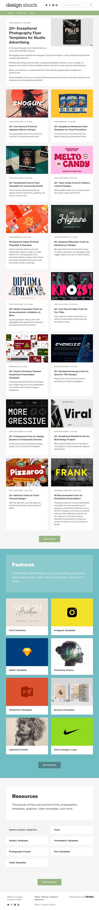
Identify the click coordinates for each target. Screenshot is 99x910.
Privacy (53, 904)
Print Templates (62, 851)
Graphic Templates (18, 840)
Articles (10, 13)
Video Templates (17, 862)
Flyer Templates (15, 23)
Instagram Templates (64, 630)
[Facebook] (50, 5)
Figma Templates (15, 237)
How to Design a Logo (65, 749)
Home (37, 897)
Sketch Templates (18, 670)
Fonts (57, 829)
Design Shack (21, 5)
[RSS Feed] (57, 5)
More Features (49, 765)
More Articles (49, 539)
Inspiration (13, 367)
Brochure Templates (64, 710)
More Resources (49, 882)
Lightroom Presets (18, 749)
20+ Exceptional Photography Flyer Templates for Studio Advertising (27, 35)
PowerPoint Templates (63, 491)
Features (53, 897)
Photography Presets (20, 851)
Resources (21, 13)
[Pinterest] (53, 5)
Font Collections (16, 122)
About (31, 13)
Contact (44, 904)
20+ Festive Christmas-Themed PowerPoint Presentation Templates (25, 374)
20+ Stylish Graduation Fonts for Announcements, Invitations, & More (25, 312)
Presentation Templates (66, 840)
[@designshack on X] (8, 905)
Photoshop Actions (64, 670)
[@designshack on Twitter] (46, 5)
